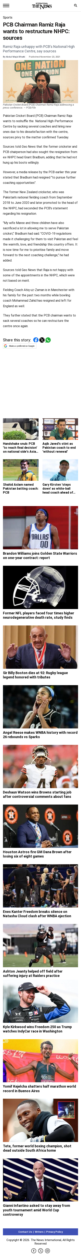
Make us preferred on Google (21, 346)
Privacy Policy (54, 1231)
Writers (39, 1231)
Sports (7, 17)
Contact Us (25, 1231)
